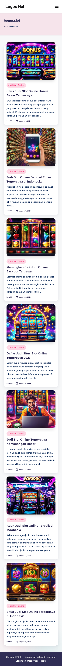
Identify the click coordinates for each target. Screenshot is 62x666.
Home (6, 27)
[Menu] (56, 6)
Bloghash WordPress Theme (31, 661)
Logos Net (14, 6)
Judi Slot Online (16, 85)
